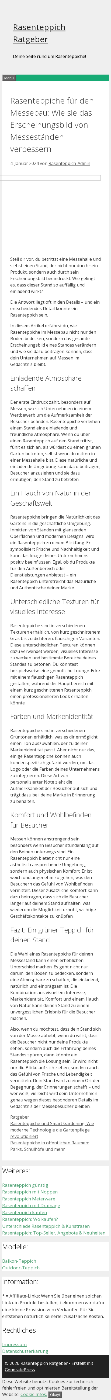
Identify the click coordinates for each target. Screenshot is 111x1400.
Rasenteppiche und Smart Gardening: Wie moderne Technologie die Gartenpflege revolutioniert (52, 1129)
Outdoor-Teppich (21, 1268)
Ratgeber (19, 1117)
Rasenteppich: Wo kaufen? (30, 1219)
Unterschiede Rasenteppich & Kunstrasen (46, 1226)
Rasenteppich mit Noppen (30, 1192)
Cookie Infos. (33, 1394)
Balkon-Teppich (19, 1261)
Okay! (55, 1394)
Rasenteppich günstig (25, 1185)
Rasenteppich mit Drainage (31, 1205)
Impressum (14, 1344)
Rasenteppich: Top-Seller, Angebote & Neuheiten (53, 1233)
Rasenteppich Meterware (28, 1199)
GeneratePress (20, 1370)
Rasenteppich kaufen (24, 1212)
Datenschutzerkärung (25, 1351)
